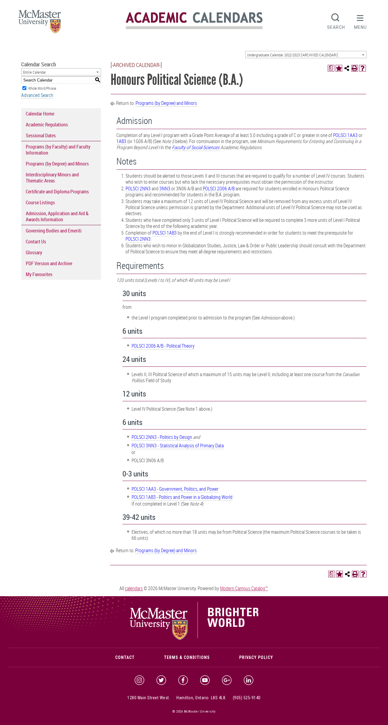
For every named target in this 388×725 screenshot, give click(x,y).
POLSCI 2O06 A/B (219, 188)
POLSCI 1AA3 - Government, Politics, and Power (175, 489)
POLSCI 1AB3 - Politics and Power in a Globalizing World (182, 497)
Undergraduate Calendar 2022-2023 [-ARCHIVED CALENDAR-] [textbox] (292, 55)
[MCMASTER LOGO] (39, 23)
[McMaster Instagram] (139, 680)
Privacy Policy (256, 657)
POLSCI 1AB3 (164, 232)
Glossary (34, 252)
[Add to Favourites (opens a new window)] (339, 68)
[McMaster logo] (194, 638)
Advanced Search (37, 95)
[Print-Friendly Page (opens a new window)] (354, 68)
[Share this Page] (346, 68)
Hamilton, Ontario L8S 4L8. (201, 697)
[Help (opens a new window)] (362, 68)
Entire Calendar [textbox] (34, 72)
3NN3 (164, 188)
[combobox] (305, 54)
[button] (360, 21)
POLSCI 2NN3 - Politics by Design (162, 437)
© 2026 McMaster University (194, 711)
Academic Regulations (47, 124)
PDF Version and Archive (49, 263)
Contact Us (36, 241)
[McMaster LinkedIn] (248, 680)
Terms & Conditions (187, 657)
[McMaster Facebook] (183, 680)
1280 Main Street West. (148, 697)
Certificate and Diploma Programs (57, 191)
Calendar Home (40, 113)
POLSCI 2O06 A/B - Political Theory (163, 345)
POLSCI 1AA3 (345, 135)
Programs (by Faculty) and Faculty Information (58, 149)
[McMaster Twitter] (161, 680)
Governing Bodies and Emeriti (54, 230)
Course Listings (40, 202)
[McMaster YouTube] (205, 680)
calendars (134, 588)
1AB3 (121, 141)
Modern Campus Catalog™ (244, 588)
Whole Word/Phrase (42, 88)
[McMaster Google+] (227, 680)
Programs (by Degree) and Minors (57, 163)
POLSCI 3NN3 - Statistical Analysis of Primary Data (178, 445)
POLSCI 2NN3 (138, 188)
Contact (125, 657)
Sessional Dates (41, 135)
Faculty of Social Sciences (195, 147)
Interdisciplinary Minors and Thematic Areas (52, 177)
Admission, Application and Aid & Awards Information (57, 216)
